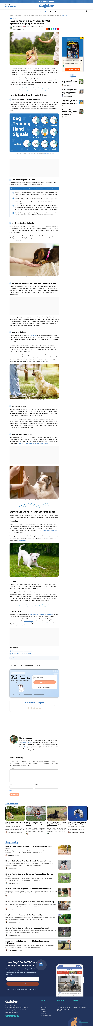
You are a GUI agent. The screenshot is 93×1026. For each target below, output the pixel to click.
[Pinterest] (15, 6)
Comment (12, 768)
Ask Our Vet (64, 11)
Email (36, 784)
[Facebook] (6, 6)
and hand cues (21, 540)
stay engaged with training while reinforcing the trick (33, 443)
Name (11, 784)
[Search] (86, 11)
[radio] (28, 708)
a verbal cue (33, 335)
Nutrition (34, 11)
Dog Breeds (56, 11)
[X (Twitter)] (11, 6)
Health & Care (27, 11)
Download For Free (74, 69)
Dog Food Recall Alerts (46, 1015)
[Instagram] (8, 6)
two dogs (22, 746)
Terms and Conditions (78, 1005)
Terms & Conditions (28, 694)
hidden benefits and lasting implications (41, 614)
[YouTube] (13, 6)
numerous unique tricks (42, 623)
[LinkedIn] (56, 29)
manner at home (28, 621)
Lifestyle (49, 11)
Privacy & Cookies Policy (39, 694)
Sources (15, 658)
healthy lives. (40, 750)
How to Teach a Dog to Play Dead (22, 651)
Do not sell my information (79, 1007)
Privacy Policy (28, 989)
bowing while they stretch (49, 530)
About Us (59, 1005)
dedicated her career (27, 742)
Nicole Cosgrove (18, 26)
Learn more (64, 15)
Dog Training (42, 11)
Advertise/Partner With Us (63, 1007)
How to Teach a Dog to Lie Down (21, 653)
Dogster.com (46, 153)
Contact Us (59, 1003)
